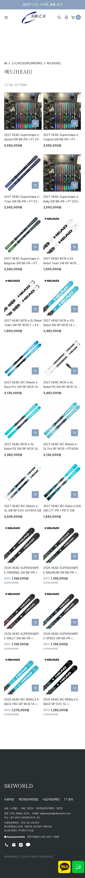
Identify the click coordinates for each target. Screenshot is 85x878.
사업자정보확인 (51, 799)
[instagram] (20, 844)
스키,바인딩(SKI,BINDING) (26, 63)
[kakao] (28, 844)
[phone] (6, 844)
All (5, 63)
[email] (13, 844)
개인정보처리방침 (28, 799)
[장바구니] (73, 17)
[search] (59, 17)
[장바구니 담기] (35, 123)
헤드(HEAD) (54, 63)
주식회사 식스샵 (25, 830)
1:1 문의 (68, 799)
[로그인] (66, 17)
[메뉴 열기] (7, 17)
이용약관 (9, 799)
